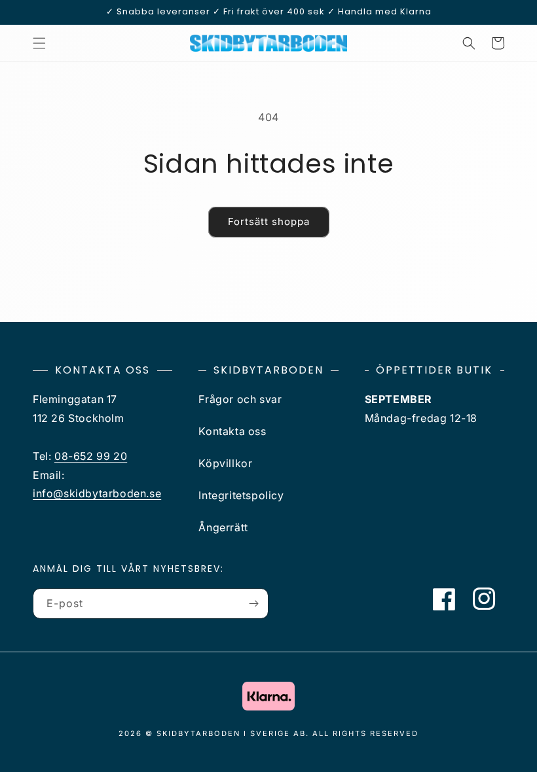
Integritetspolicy (241, 495)
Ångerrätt (223, 527)
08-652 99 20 (90, 456)
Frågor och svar (240, 399)
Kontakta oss (232, 431)
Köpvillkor (225, 463)
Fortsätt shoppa (269, 221)
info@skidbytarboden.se (97, 493)
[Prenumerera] (253, 603)
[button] (39, 43)
